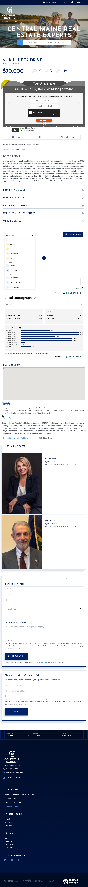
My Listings (49, 464)
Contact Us (24, 578)
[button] (20, 42)
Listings (12, 438)
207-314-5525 (52, 524)
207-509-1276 (52, 462)
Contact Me (67, 464)
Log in (76, 2)
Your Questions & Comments (15, 623)
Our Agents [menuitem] (8, 838)
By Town (37, 735)
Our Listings (66, 735)
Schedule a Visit (63, 578)
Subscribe (16, 712)
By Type (11, 735)
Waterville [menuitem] (8, 822)
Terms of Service (56, 662)
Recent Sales (58, 464)
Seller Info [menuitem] (8, 848)
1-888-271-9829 (61, 2)
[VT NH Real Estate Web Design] (70, 881)
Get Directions (11, 807)
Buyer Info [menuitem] (8, 845)
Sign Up (83, 2)
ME (18, 438)
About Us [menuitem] (8, 841)
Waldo (23, 438)
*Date (7, 605)
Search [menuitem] (7, 819)
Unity (29, 438)
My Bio (74, 464)
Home (5, 438)
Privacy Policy (7, 418)
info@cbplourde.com (14, 773)
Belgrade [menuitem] (8, 825)
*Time (6, 614)
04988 (35, 438)
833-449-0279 (50, 2)
